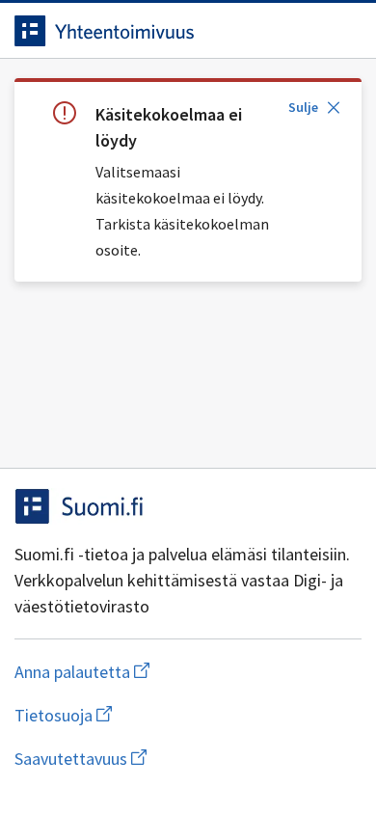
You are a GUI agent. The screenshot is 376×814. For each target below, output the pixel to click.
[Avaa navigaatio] (342, 31)
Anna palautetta (158, 672)
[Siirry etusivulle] (149, 30)
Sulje (303, 107)
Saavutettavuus (188, 759)
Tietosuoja (157, 715)
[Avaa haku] (303, 31)
